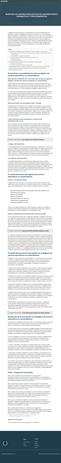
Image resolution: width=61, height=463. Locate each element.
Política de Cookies (42, 453)
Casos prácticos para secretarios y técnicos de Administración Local (24, 57)
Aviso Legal (58, 453)
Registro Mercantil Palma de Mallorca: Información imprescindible (22, 414)
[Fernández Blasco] (4, 1)
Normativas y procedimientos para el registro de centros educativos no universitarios (28, 51)
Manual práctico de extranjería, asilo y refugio (20, 55)
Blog (24, 443)
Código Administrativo (16, 58)
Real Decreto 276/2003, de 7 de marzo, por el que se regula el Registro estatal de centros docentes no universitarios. (31, 54)
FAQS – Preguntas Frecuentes (15, 69)
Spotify (36, 443)
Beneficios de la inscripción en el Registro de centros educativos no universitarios (28, 68)
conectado (22, 422)
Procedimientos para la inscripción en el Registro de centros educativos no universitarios (29, 66)
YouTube (36, 441)
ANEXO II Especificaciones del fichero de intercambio (21, 64)
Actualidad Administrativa (16, 60)
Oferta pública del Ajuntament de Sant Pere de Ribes (20, 416)
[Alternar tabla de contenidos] (50, 50)
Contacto (25, 445)
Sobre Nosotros (27, 442)
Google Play (37, 445)
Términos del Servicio (51, 453)
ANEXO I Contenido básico (16, 63)
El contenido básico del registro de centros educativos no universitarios (25, 61)
